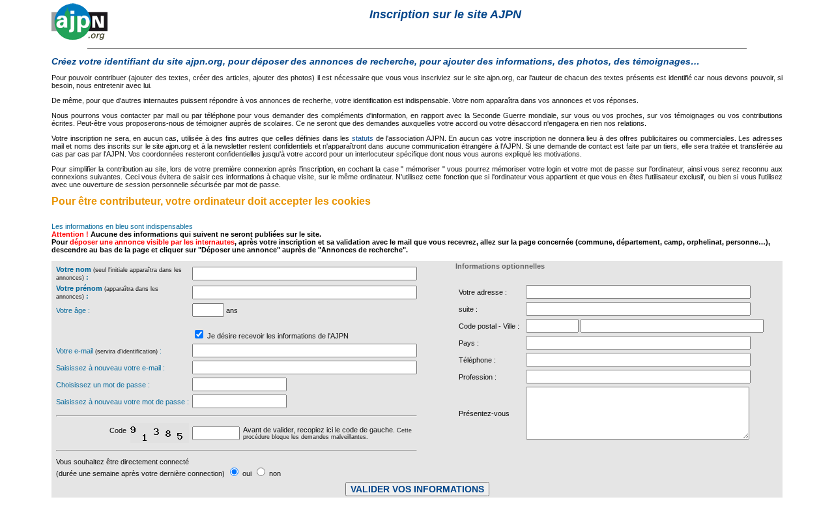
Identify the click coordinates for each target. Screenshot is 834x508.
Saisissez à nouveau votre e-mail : (110, 368)
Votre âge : (73, 310)
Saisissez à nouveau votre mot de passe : (122, 402)
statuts (362, 138)
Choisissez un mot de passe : (103, 385)
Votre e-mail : (109, 351)
